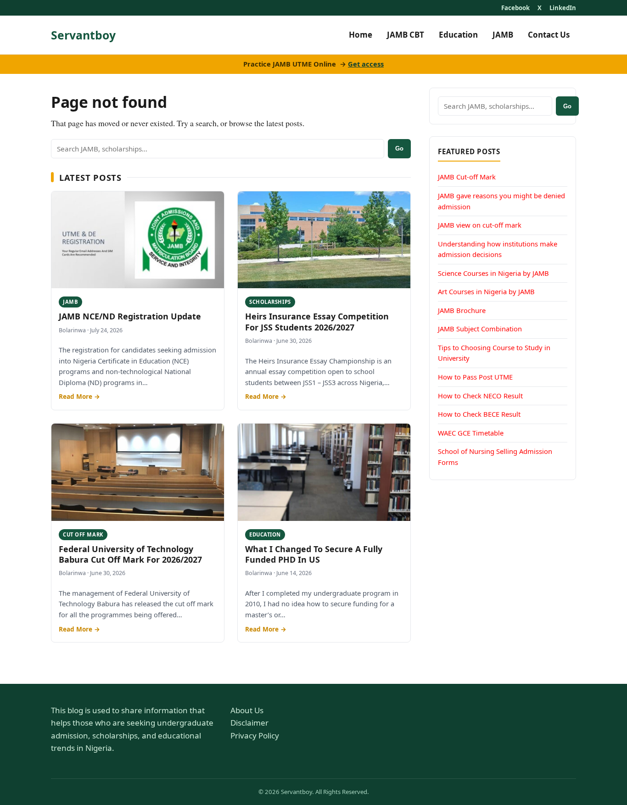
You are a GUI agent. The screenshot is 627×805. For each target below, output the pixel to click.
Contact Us (549, 34)
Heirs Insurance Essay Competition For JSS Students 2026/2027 (317, 321)
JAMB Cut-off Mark (467, 176)
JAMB (503, 34)
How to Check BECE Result (479, 413)
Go (399, 148)
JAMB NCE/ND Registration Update (130, 316)
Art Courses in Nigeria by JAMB (486, 291)
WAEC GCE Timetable (471, 432)
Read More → (79, 396)
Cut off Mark (83, 534)
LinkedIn (562, 8)
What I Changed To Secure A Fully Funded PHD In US (313, 554)
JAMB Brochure (462, 309)
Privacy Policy (254, 735)
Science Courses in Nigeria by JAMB (493, 272)
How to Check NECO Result (480, 395)
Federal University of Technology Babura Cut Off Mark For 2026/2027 (130, 554)
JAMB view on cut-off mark (479, 224)
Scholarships (270, 301)
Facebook (515, 8)
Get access (366, 63)
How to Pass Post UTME (475, 376)
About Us (246, 710)
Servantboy (83, 35)
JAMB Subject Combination (480, 328)
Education (458, 34)
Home (360, 34)
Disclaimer (249, 722)
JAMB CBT (405, 34)
